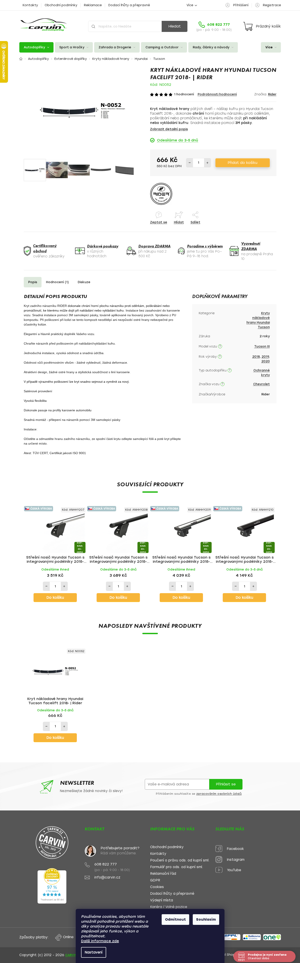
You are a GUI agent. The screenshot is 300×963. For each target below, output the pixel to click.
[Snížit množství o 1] (189, 162)
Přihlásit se (226, 784)
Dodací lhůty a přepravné (129, 5)
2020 (265, 361)
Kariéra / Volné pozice (168, 907)
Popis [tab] (32, 282)
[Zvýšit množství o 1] (207, 162)
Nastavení (93, 952)
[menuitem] (36, 47)
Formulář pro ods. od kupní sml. (176, 867)
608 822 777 (105, 864)
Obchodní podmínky (61, 5)
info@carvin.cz (107, 877)
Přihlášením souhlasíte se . (199, 793)
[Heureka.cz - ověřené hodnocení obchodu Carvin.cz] (52, 886)
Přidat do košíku (242, 163)
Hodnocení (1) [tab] (57, 282)
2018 (256, 357)
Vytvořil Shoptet (227, 955)
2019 (265, 357)
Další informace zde (100, 941)
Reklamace (93, 5)
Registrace (272, 5)
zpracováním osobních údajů (219, 793)
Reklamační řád (163, 874)
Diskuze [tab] (84, 282)
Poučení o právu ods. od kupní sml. (179, 860)
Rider (272, 94)
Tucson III (262, 346)
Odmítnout (175, 919)
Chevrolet (261, 384)
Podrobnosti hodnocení (217, 94)
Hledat (174, 26)
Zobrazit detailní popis (169, 129)
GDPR (155, 880)
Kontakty (30, 5)
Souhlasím (206, 919)
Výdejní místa (161, 900)
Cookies (157, 887)
